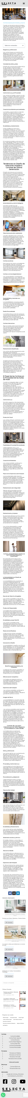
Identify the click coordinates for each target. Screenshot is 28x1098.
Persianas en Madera (15, 1053)
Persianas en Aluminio (15, 1055)
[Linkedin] (18, 893)
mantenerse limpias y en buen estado (13, 517)
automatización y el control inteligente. (13, 209)
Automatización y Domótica (15, 1076)
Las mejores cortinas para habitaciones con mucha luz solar (13, 944)
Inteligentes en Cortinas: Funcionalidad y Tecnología (11, 971)
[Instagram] (14, 893)
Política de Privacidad (14, 1062)
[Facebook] (10, 893)
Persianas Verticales (15, 1056)
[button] (23, 3)
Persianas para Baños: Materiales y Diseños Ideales (13, 918)
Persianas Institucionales (15, 1058)
